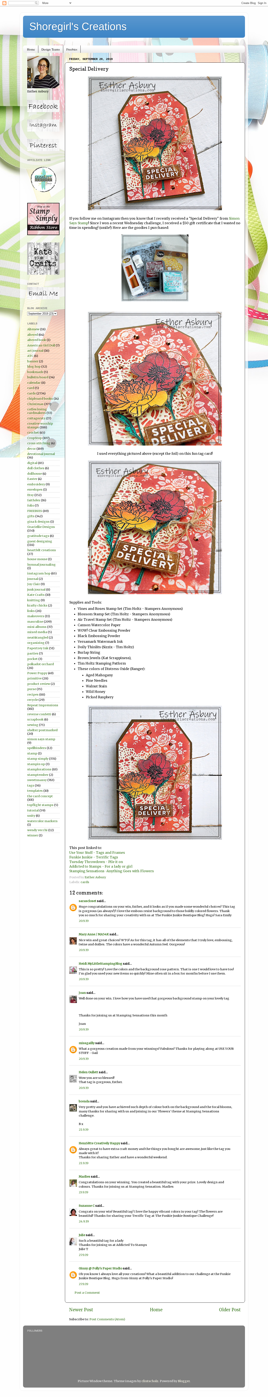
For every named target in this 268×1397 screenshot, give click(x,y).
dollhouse (34, 474)
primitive (34, 678)
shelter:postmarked (42, 730)
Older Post (230, 1310)
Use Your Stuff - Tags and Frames (97, 852)
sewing (32, 725)
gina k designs (38, 522)
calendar (34, 383)
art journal (35, 350)
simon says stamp (41, 739)
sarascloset (87, 901)
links (31, 611)
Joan (82, 993)
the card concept (40, 796)
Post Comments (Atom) (107, 1319)
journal (32, 579)
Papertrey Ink (37, 648)
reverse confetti (39, 714)
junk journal (36, 589)
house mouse (37, 559)
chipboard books (40, 398)
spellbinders (36, 748)
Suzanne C (87, 1206)
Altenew (33, 329)
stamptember (37, 775)
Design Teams (50, 49)
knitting (33, 600)
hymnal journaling (41, 564)
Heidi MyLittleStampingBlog (100, 963)
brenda (84, 1101)
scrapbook (35, 719)
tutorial (33, 810)
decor (31, 449)
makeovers (35, 616)
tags (30, 785)
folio (30, 505)
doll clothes (35, 468)
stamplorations (39, 769)
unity (31, 816)
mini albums (36, 627)
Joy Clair (33, 584)
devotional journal (41, 454)
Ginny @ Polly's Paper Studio (100, 1268)
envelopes (35, 489)
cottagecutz (36, 418)
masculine (35, 621)
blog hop (34, 366)
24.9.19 (84, 1221)
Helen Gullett (88, 1072)
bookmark (35, 372)
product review (38, 684)
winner (32, 835)
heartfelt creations (41, 550)
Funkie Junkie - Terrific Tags (93, 857)
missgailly (87, 1043)
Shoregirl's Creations (78, 26)
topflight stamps (40, 805)
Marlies (84, 1176)
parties (32, 653)
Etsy (30, 495)
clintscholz (150, 1381)
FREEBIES (34, 511)
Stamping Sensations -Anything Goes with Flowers (111, 871)
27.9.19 (83, 1255)
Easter (32, 479)
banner (32, 361)
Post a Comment (87, 1293)
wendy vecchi (37, 830)
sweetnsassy (37, 780)
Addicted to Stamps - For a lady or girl (101, 866)
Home (31, 49)
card (30, 388)
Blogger (184, 1381)
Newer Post (81, 1310)
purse (31, 689)
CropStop (34, 438)
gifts (31, 516)
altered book (36, 340)
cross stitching (38, 443)
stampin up (36, 764)
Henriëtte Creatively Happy (99, 1143)
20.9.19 (84, 921)
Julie (82, 1235)
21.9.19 (83, 1129)
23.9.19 (83, 1192)
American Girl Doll (41, 345)
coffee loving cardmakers (37, 411)
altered (32, 335)
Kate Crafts (36, 595)
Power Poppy (37, 673)
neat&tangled (37, 637)
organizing (36, 643)
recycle (32, 700)
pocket (32, 659)
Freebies (71, 49)
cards (85, 882)
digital (32, 463)
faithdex (33, 500)
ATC (30, 356)
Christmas (35, 404)
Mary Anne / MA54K (94, 934)
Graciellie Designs (41, 527)
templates (35, 791)
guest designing (39, 541)
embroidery (36, 484)
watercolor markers (42, 821)
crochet (33, 432)
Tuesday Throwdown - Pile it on (96, 862)
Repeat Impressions (42, 705)
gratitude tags (38, 536)
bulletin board (37, 377)
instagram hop (38, 573)
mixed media (37, 632)
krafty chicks (37, 605)
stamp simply (37, 759)
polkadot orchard (40, 664)
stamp (32, 753)
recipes (33, 694)
